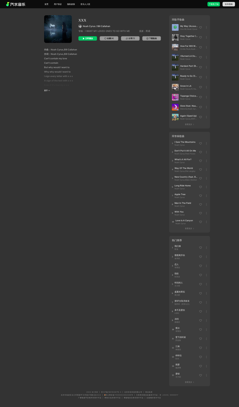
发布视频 (229, 4)
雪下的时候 (180, 337)
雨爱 (178, 364)
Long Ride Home (183, 185)
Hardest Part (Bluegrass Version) (189, 66)
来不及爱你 (180, 310)
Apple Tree (180, 194)
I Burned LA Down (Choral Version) (189, 56)
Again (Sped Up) (188, 115)
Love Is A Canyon (184, 220)
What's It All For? (183, 159)
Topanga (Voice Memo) (189, 96)
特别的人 (179, 282)
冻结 (177, 319)
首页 (46, 4)
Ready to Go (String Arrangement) (189, 76)
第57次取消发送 (182, 301)
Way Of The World (184, 168)
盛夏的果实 (180, 291)
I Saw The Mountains (185, 142)
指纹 (177, 273)
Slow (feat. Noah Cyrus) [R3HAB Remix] (189, 106)
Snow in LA (185, 86)
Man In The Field (183, 203)
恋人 (177, 264)
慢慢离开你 (180, 255)
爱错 (178, 373)
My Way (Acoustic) (189, 26)
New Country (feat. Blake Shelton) (186, 177)
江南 (178, 346)
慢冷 (178, 328)
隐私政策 (71, 4)
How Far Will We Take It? (189, 46)
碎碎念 (179, 355)
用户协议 (58, 4)
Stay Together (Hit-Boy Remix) (189, 36)
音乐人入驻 (85, 4)
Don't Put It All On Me (185, 150)
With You (179, 211)
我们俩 (178, 246)
